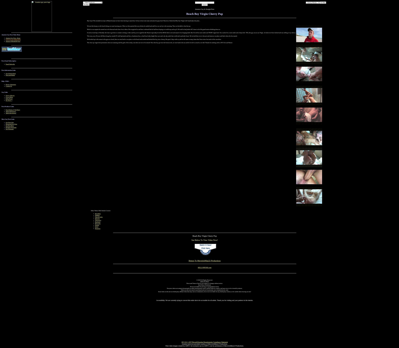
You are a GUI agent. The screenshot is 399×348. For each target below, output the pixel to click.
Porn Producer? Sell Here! (13, 110)
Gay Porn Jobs (10, 122)
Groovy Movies (10, 95)
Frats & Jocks (99, 217)
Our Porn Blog (10, 126)
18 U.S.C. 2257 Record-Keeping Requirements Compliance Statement (204, 342)
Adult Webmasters (11, 111)
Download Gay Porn (11, 124)
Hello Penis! (9, 99)
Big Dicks (98, 213)
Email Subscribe (10, 64)
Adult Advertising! (11, 113)
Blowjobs (97, 223)
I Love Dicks (9, 97)
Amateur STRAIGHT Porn (13, 41)
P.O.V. (96, 227)
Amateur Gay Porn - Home (13, 38)
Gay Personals (10, 129)
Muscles (97, 218)
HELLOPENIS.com (204, 267)
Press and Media (10, 75)
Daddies (97, 215)
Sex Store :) (9, 100)
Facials (97, 225)
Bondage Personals (11, 127)
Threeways (98, 220)
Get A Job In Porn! (11, 73)
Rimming (97, 228)
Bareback (97, 222)
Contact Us (9, 86)
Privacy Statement (11, 84)
